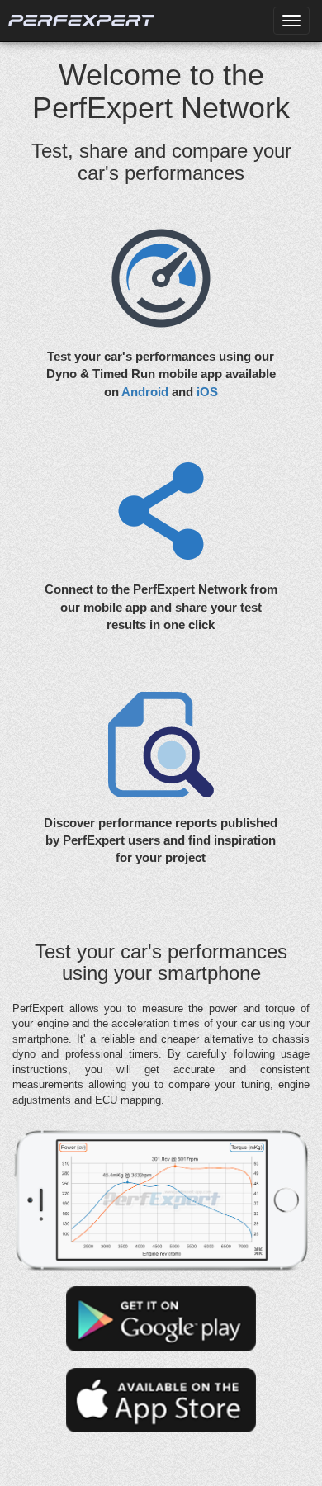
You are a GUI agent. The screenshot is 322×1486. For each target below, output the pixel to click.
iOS (207, 392)
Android (144, 392)
